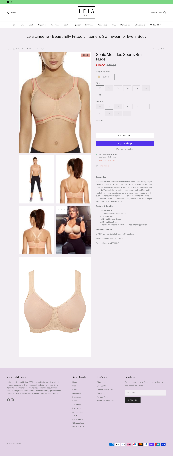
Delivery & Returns (105, 390)
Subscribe (132, 400)
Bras (22, 25)
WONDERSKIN (155, 25)
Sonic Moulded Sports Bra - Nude (33, 49)
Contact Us (101, 393)
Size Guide (101, 386)
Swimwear (89, 25)
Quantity (99, 120)
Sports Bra (16, 49)
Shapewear (55, 25)
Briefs (31, 25)
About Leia (101, 382)
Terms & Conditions (105, 401)
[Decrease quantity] (98, 125)
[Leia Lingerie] (86, 12)
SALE (114, 25)
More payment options (124, 149)
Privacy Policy (102, 397)
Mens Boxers (125, 25)
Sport (66, 25)
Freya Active (104, 166)
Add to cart (125, 136)
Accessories (102, 25)
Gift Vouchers (140, 25)
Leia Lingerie (16, 444)
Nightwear (42, 25)
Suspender (76, 25)
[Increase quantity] (107, 125)
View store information (107, 160)
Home (14, 25)
